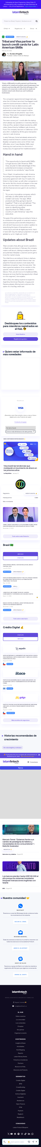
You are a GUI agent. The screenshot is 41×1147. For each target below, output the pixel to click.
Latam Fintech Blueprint (20, 1127)
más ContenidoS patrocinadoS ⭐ (14, 439)
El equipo (20, 1026)
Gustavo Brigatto (16, 54)
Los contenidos (20, 1023)
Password (10, 791)
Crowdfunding (20, 1087)
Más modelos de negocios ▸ (21, 720)
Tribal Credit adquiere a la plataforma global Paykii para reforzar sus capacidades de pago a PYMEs (20, 525)
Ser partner (20, 1029)
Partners (20, 1063)
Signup (20, 768)
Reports (20, 1053)
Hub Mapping (20, 1050)
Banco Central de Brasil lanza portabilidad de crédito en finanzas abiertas (18, 603)
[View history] (29, 1142)
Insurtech (21, 1097)
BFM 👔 (15, 586)
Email (8, 782)
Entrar (32, 28)
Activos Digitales (20, 1094)
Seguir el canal (20, 921)
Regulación (7, 571)
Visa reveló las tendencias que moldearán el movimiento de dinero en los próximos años (20, 468)
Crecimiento (10, 36)
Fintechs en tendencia (21, 1060)
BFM (20, 1084)
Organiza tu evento (21, 1033)
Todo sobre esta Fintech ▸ (20, 536)
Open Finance (20, 1104)
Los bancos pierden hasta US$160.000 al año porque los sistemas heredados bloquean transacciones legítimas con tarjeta (20, 879)
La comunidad (20, 1019)
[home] (20, 13)
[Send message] (33, 1142)
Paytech (20, 1110)
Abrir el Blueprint (20, 948)
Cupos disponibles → (31, 6)
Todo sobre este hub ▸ (20, 618)
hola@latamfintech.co (21, 1006)
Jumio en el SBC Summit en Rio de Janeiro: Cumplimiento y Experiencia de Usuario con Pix (18, 593)
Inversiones (7, 586)
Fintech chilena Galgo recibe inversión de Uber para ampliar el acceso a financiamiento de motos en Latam (20, 706)
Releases (9, 664)
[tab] (20, 554)
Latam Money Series (20, 1056)
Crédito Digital (20, 1080)
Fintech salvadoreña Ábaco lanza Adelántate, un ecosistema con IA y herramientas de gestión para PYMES (19, 681)
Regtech (20, 1114)
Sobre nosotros (20, 1016)
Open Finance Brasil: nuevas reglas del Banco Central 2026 (18, 565)
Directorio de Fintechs (20, 1070)
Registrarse (18, 28)
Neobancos (20, 1100)
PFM (20, 1107)
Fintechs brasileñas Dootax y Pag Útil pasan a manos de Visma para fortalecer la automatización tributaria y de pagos (20, 579)
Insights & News (20, 1043)
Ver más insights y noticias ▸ (12, 747)
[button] (7, 29)
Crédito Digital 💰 (22, 36)
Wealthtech (20, 1117)
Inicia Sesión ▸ (20, 334)
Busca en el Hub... (20, 1066)
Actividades (20, 1046)
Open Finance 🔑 (18, 571)
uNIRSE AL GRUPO (21, 974)
